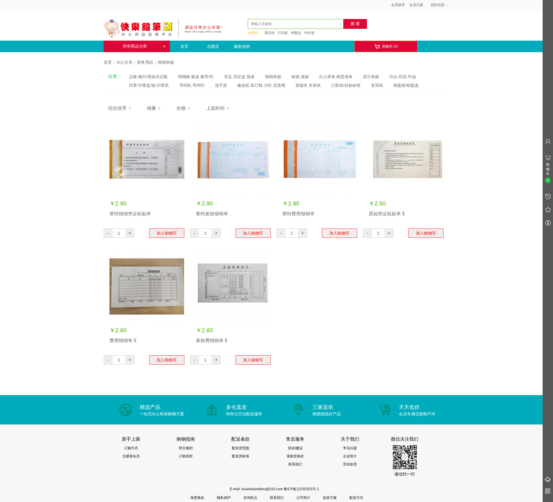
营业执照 (350, 464)
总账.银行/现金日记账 (148, 76)
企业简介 (350, 456)
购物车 (386, 47)
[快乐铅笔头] (166, 27)
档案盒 (296, 33)
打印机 (283, 33)
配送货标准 (240, 456)
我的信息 (437, 5)
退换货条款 (295, 456)
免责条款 (197, 498)
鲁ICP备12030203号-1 (301, 489)
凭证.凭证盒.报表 (239, 76)
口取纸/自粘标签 (346, 85)
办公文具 (124, 62)
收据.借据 (300, 76)
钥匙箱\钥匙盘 (406, 85)
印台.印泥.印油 (402, 76)
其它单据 (371, 76)
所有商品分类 (135, 46)
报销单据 (166, 62)
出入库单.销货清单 (336, 76)
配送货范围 (240, 448)
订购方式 (131, 448)
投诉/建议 (295, 448)
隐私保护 (224, 498)
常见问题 (350, 448)
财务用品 (145, 62)
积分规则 (186, 448)
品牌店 (213, 46)
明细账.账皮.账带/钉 (196, 76)
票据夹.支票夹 (308, 85)
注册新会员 (131, 456)
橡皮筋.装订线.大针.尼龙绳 (261, 85)
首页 (184, 46)
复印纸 (269, 33)
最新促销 (242, 46)
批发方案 (330, 498)
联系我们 (295, 464)
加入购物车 (167, 233)
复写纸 (377, 85)
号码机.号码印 (191, 85)
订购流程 (186, 456)
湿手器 (221, 85)
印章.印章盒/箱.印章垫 (149, 85)
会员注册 (416, 5)
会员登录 (398, 5)
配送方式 (356, 498)
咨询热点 (250, 498)
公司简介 (303, 498)
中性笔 (309, 33)
